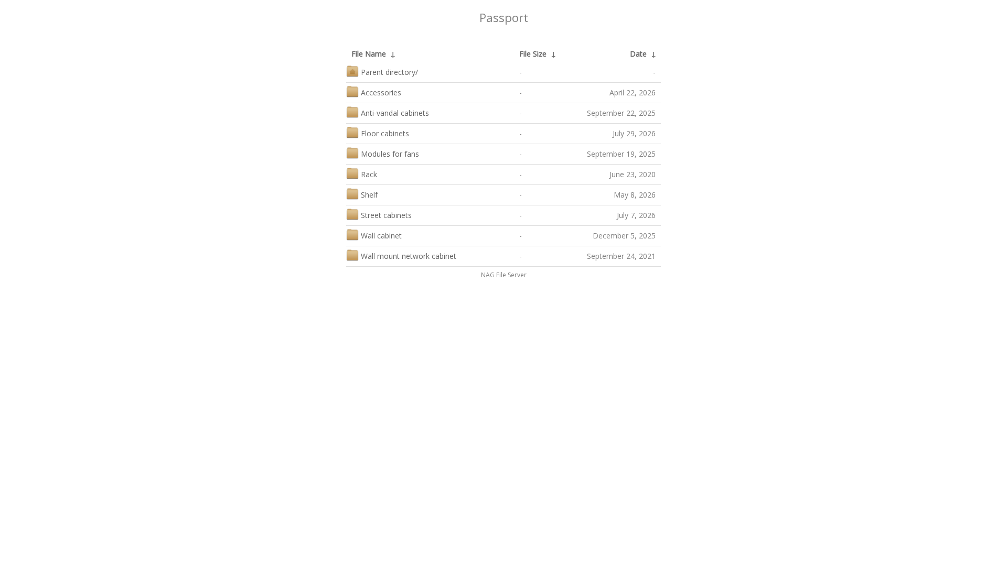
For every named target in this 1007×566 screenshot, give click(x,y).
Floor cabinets (385, 133)
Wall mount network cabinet (408, 256)
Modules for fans (390, 154)
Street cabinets (386, 215)
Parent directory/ (389, 72)
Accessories (381, 92)
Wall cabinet (381, 236)
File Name (368, 54)
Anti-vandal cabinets (395, 113)
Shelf (369, 195)
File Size (533, 54)
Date (638, 54)
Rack (369, 174)
